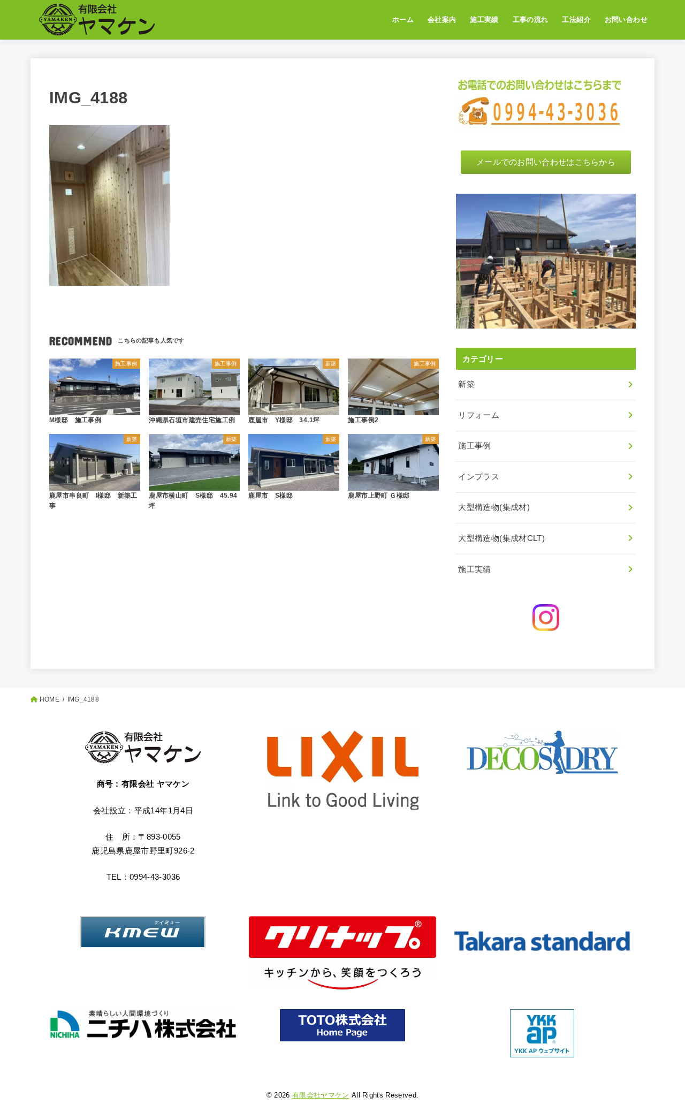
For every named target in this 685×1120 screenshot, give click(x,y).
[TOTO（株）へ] (343, 1025)
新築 (466, 384)
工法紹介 (576, 20)
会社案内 (442, 20)
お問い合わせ (626, 20)
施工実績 (484, 20)
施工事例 (474, 445)
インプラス (478, 477)
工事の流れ (531, 20)
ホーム (403, 20)
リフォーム (478, 415)
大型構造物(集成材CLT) (501, 538)
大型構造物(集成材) (494, 507)
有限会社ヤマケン (320, 1095)
